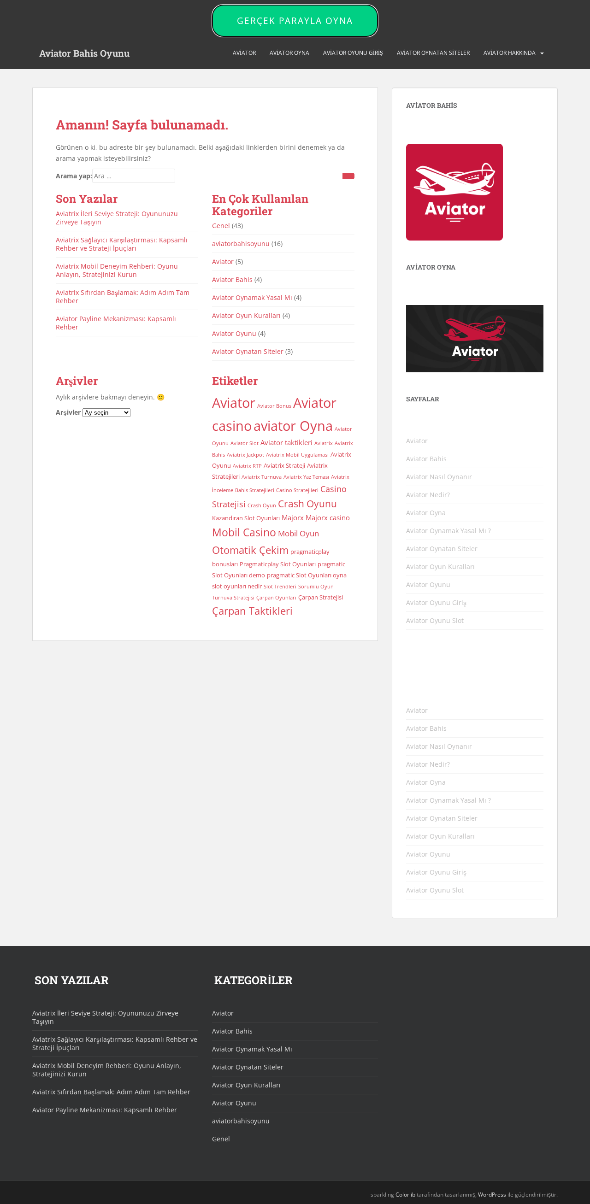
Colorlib (405, 1194)
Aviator (244, 53)
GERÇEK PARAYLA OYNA (295, 21)
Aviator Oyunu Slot (435, 620)
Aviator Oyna (289, 53)
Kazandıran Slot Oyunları (246, 518)
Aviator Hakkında (510, 53)
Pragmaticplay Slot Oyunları (278, 564)
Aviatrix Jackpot (245, 455)
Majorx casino (328, 517)
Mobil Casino (244, 532)
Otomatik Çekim (250, 550)
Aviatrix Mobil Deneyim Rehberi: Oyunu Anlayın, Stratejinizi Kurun (117, 270)
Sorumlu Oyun (316, 586)
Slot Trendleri (280, 586)
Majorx (293, 517)
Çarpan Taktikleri (252, 610)
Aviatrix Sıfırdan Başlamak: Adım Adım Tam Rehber (122, 296)
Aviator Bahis (232, 279)
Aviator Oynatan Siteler (433, 53)
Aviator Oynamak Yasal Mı (252, 297)
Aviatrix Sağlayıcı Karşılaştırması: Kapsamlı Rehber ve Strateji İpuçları (122, 244)
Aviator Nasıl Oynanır (439, 476)
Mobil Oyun (298, 533)
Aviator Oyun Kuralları (246, 315)
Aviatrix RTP (247, 466)
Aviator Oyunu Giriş (353, 53)
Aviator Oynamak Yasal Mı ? (448, 530)
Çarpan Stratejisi (320, 597)
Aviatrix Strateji (284, 465)
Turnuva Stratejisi (233, 597)
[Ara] (348, 176)
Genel (221, 225)
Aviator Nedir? (428, 494)
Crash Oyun (262, 505)
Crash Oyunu (307, 503)
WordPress (492, 1194)
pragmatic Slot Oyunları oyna (307, 575)
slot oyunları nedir (237, 586)
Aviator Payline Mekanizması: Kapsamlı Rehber (116, 322)
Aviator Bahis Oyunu (84, 53)
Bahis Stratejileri (254, 490)
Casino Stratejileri (297, 490)
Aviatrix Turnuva (262, 477)
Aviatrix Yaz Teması (306, 477)
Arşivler (68, 412)
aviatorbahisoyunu (241, 243)
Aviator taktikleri (286, 442)
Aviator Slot (244, 443)
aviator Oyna (293, 426)
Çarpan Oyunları (276, 597)
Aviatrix (323, 443)
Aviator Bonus (274, 406)
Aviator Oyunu (234, 333)
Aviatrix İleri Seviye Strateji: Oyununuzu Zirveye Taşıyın (117, 217)
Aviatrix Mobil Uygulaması (297, 455)
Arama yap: (74, 175)
